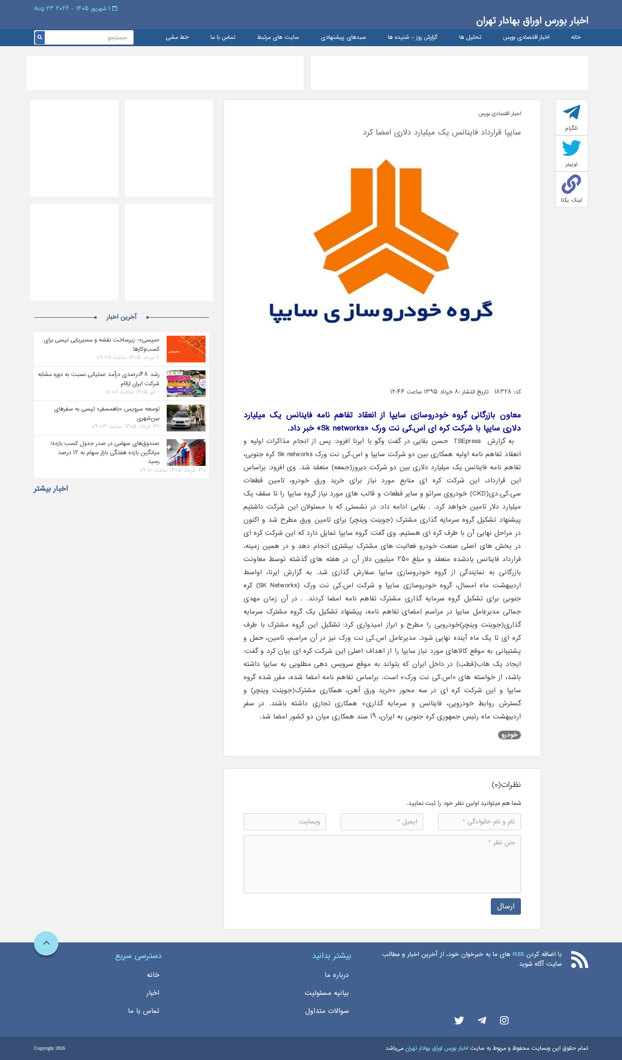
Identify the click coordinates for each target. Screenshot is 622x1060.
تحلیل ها (470, 37)
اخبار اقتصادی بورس (526, 37)
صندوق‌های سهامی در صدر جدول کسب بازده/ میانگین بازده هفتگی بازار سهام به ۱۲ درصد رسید (105, 452)
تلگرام (571, 128)
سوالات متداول (327, 1011)
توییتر (572, 164)
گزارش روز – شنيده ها (412, 37)
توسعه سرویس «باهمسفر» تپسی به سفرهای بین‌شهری (106, 413)
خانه (576, 37)
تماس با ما (222, 37)
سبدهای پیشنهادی (343, 37)
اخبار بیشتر (51, 489)
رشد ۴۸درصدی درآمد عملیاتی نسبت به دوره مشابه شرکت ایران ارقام (98, 379)
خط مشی (177, 37)
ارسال (506, 906)
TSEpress (467, 441)
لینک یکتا (571, 200)
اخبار (152, 993)
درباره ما (337, 975)
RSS (518, 954)
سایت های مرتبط (278, 37)
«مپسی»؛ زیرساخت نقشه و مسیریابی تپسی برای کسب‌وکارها (101, 344)
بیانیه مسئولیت (327, 993)
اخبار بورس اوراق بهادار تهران (532, 21)
